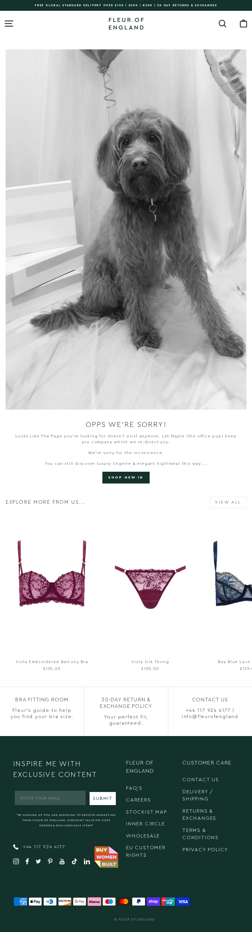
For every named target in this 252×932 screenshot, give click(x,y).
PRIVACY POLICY (205, 849)
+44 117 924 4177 (43, 847)
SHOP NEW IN (125, 477)
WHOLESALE (143, 836)
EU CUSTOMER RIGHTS (146, 851)
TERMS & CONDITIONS (200, 834)
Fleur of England (136, 919)
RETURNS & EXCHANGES (199, 815)
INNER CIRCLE (145, 823)
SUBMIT (103, 798)
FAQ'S (134, 788)
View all (228, 502)
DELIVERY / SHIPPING (197, 795)
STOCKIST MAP (146, 812)
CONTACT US (200, 779)
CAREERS (138, 800)
